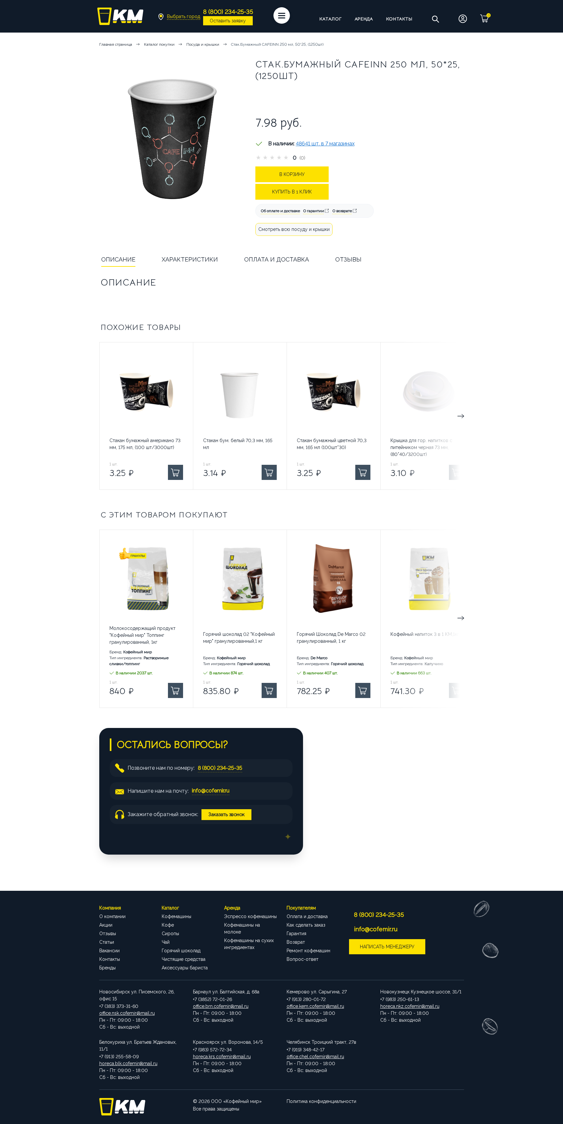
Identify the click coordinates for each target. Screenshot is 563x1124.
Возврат (296, 942)
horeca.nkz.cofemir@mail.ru (409, 1006)
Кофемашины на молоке (242, 928)
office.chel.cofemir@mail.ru (315, 1056)
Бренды (107, 967)
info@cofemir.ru (210, 790)
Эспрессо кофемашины (250, 916)
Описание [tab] (118, 259)
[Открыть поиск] (435, 18)
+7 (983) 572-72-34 (212, 1049)
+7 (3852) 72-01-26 (212, 999)
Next (436, 416)
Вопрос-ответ (302, 959)
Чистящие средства (183, 959)
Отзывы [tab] (348, 259)
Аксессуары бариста (185, 967)
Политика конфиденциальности (321, 1101)
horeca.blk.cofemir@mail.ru (128, 1063)
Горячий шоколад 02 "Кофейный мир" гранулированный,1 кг (239, 638)
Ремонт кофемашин (308, 950)
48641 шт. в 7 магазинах (325, 143)
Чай (166, 942)
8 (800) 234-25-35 (220, 768)
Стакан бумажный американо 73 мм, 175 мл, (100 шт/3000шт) (144, 444)
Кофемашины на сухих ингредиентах (249, 944)
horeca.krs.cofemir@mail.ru (222, 1056)
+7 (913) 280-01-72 (306, 999)
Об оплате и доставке (280, 211)
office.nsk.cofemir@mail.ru (127, 1013)
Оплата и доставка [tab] (276, 259)
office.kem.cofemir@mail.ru (315, 1006)
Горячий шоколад (181, 950)
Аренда (364, 19)
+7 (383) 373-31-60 (118, 1006)
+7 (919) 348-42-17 (305, 1049)
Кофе (168, 925)
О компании (112, 916)
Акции (105, 925)
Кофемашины (176, 916)
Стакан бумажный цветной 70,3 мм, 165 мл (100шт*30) (331, 444)
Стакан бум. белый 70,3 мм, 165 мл (237, 444)
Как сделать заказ (306, 925)
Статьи (106, 942)
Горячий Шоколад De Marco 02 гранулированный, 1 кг (331, 638)
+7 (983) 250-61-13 (399, 999)
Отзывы (107, 933)
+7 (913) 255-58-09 (119, 1056)
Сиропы (170, 933)
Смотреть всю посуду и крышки (294, 229)
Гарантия (296, 933)
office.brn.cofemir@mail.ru (220, 1006)
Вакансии (109, 950)
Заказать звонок (226, 814)
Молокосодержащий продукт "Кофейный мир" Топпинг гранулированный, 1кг (142, 635)
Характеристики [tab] (190, 259)
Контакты (399, 19)
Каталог (330, 19)
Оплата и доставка (307, 916)
